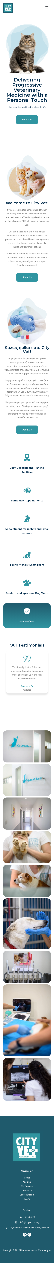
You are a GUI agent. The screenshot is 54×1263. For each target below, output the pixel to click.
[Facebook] (25, 1235)
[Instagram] (29, 1235)
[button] (47, 8)
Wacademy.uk (44, 1250)
